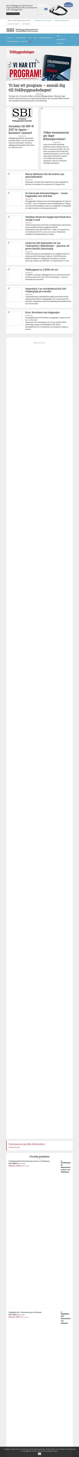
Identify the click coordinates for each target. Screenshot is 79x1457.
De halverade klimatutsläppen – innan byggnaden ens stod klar (46, 194)
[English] (30, 41)
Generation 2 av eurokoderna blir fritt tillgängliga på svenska (45, 290)
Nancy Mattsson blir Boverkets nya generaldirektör (44, 175)
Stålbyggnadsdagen (61, 20)
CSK (29, 38)
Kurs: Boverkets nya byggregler (42, 312)
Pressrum (25, 24)
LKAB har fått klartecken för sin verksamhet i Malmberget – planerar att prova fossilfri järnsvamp (47, 245)
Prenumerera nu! (14, 1147)
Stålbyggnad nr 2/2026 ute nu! (41, 269)
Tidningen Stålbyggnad (42, 20)
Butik (36, 38)
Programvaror (13, 41)
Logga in (59, 43)
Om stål (10, 38)
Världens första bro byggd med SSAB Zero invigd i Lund (48, 218)
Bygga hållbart (13, 24)
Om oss (24, 41)
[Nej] (77, 1452)
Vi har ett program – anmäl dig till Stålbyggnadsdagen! (37, 87)
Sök (58, 36)
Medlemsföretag (45, 38)
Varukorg (61, 39)
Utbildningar (21, 38)
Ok (39, 1454)
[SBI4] (39, 9)
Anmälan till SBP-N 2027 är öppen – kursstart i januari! (21, 129)
